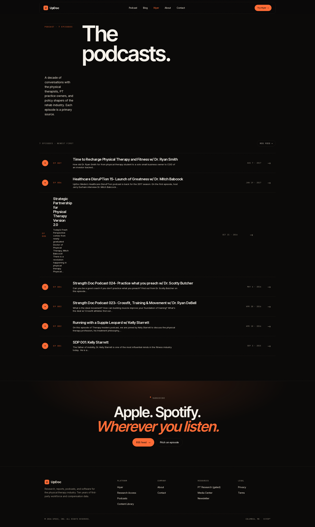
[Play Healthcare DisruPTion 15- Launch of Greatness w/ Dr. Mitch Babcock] (45, 183)
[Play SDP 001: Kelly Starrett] (45, 346)
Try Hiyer (263, 7)
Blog (145, 8)
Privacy (242, 487)
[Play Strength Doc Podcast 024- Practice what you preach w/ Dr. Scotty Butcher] (45, 287)
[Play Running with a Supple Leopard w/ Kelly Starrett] (45, 326)
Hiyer (156, 8)
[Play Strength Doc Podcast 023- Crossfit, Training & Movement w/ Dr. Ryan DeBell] (45, 306)
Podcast (133, 8)
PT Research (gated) (209, 487)
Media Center (205, 492)
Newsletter (203, 498)
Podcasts (122, 498)
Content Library (125, 504)
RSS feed (143, 442)
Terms (241, 492)
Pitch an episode (169, 442)
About (168, 8)
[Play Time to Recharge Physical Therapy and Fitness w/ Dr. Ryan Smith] (45, 163)
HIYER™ (266, 519)
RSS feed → (266, 143)
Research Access (126, 492)
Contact (181, 8)
